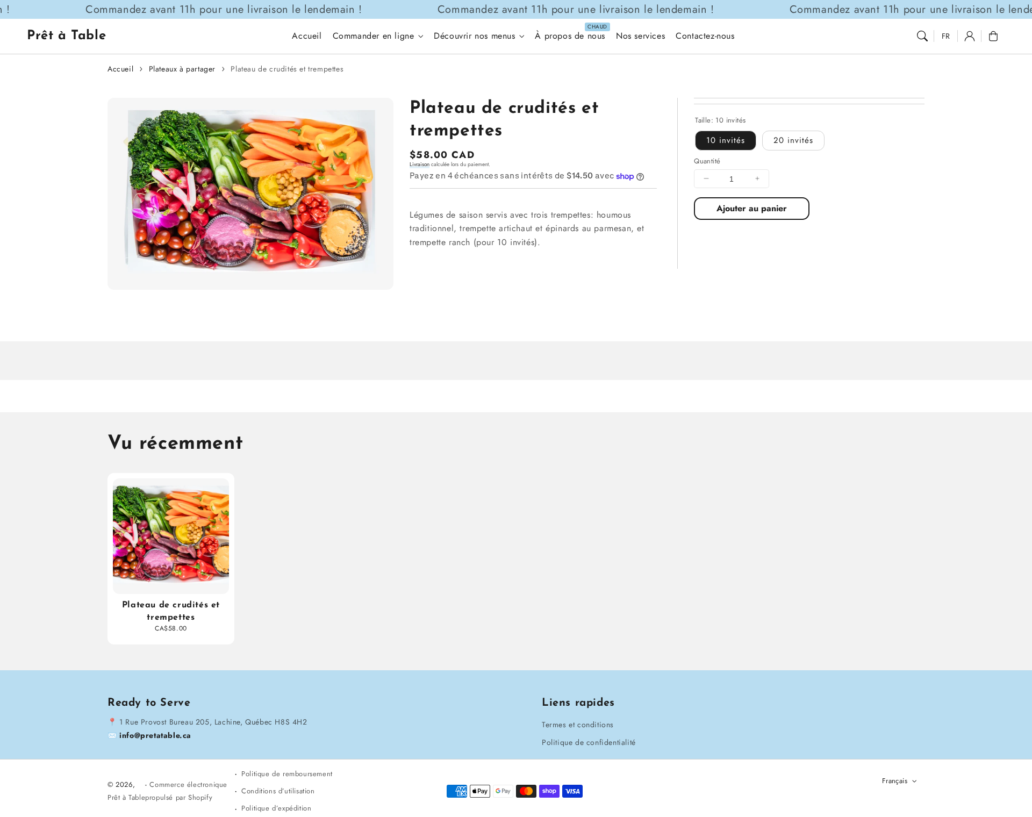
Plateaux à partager (182, 68)
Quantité (707, 160)
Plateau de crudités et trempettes (287, 68)
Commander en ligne (373, 36)
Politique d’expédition (276, 808)
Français (894, 781)
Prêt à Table (126, 797)
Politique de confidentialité (589, 742)
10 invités (725, 140)
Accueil (120, 68)
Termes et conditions (578, 724)
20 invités (793, 140)
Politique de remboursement (287, 774)
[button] (922, 36)
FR (946, 36)
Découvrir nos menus (474, 36)
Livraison (419, 164)
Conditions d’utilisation (277, 791)
